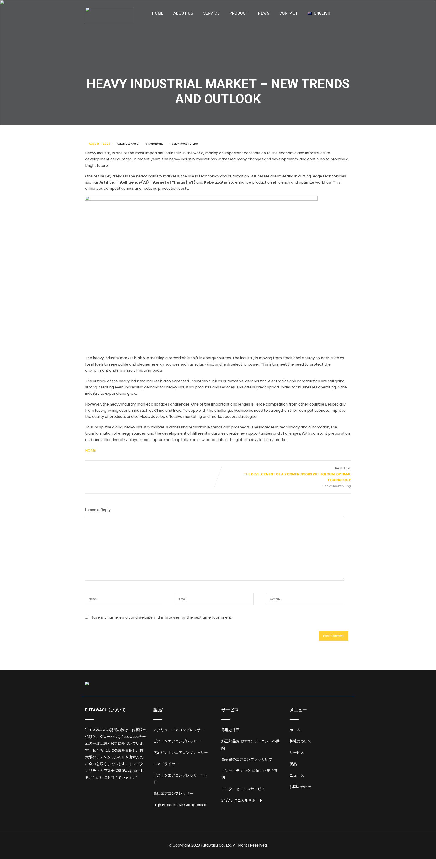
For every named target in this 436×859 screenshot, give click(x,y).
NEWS (263, 13)
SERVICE (211, 13)
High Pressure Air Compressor (180, 804)
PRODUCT (239, 13)
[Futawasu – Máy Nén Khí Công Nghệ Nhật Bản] (109, 14)
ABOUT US (183, 13)
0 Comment (154, 144)
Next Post (297, 474)
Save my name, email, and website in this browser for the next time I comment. (161, 617)
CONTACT (288, 13)
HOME (158, 13)
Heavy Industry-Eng (184, 144)
